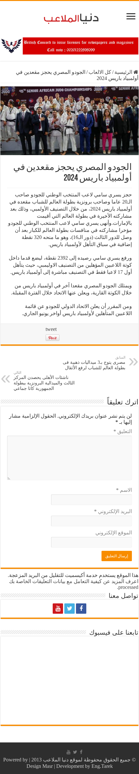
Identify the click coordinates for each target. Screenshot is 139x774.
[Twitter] (69, 608)
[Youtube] (58, 608)
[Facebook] (81, 608)
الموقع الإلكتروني (113, 532)
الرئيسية (124, 72)
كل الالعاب (100, 72)
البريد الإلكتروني (113, 511)
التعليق (122, 431)
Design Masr (40, 766)
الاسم (124, 490)
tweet (51, 329)
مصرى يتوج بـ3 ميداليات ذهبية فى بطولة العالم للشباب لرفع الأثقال (94, 362)
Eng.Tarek (102, 766)
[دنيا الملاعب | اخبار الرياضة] (69, 17)
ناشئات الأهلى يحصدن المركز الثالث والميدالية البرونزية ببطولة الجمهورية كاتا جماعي (44, 381)
